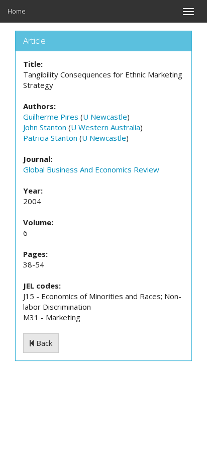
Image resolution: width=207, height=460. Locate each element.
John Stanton (44, 127)
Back (43, 343)
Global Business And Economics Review (91, 169)
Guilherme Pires (50, 117)
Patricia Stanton (50, 138)
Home (17, 11)
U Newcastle (105, 117)
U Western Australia (105, 127)
